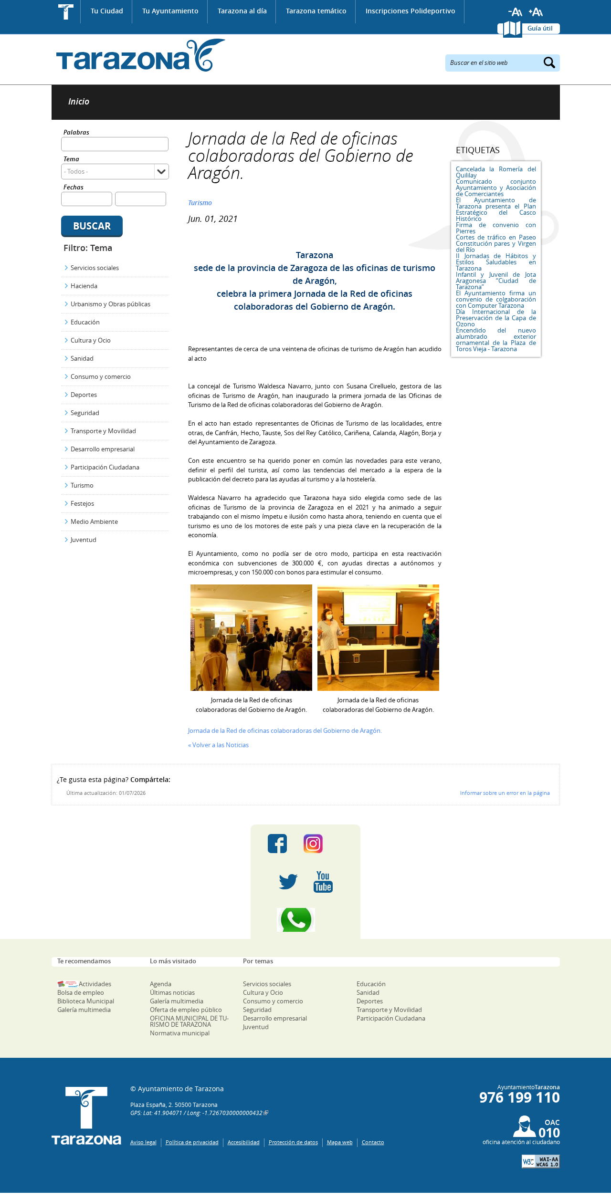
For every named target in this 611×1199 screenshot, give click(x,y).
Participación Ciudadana (105, 467)
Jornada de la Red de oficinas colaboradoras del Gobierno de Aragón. (285, 730)
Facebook (277, 843)
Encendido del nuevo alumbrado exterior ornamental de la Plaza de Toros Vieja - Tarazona (496, 339)
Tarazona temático (316, 10)
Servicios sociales (95, 267)
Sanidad (82, 358)
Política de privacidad (192, 1142)
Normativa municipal (180, 1033)
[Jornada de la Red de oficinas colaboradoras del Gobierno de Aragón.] (251, 688)
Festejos (82, 503)
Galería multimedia (84, 1009)
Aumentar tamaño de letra (536, 12)
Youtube (323, 882)
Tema (71, 159)
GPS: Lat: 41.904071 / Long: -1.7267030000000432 (196, 1112)
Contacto (373, 1142)
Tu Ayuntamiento (170, 10)
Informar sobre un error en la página (505, 792)
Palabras (76, 132)
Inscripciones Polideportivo (410, 10)
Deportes (84, 394)
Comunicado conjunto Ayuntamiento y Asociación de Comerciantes (496, 187)
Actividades (95, 984)
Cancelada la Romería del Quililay (496, 172)
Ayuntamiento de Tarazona (139, 55)
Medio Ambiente (94, 521)
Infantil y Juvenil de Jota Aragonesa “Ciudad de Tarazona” (496, 280)
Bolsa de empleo (80, 992)
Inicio (66, 11)
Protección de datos (293, 1142)
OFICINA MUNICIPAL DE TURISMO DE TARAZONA (189, 1021)
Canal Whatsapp (305, 920)
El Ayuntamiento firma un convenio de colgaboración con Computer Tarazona (496, 299)
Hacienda (84, 286)
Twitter (288, 882)
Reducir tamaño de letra (515, 12)
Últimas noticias (172, 992)
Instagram (323, 843)
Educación (85, 322)
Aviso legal (143, 1142)
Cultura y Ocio (91, 340)
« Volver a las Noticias (218, 744)
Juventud (83, 539)
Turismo (82, 485)
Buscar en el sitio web (479, 62)
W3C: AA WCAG (541, 1161)
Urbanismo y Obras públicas (110, 304)
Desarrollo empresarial (103, 449)
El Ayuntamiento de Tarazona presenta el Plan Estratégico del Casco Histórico (496, 209)
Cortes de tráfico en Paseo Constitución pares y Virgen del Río (496, 243)
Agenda (160, 984)
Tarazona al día (242, 10)
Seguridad (85, 412)
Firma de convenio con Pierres (496, 227)
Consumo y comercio (101, 376)
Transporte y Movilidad (103, 431)
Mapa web (340, 1142)
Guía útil (540, 28)
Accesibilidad (244, 1142)
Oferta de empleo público (186, 1009)
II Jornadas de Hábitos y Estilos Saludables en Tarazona (496, 261)
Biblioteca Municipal (85, 1001)
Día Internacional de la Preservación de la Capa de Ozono (496, 317)
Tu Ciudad (107, 10)
